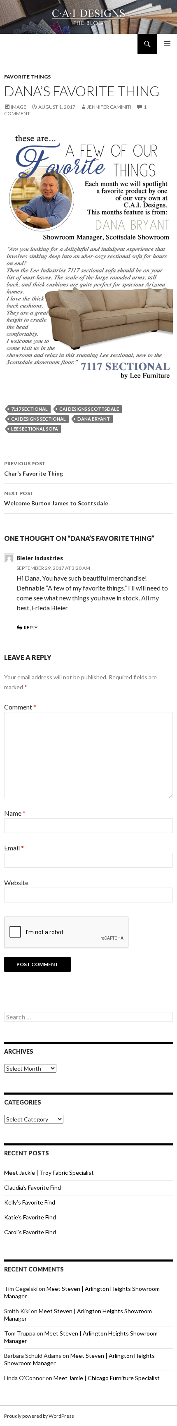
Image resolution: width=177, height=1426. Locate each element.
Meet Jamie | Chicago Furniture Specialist (107, 1377)
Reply (30, 627)
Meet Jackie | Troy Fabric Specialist (49, 1172)
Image (18, 107)
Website (16, 882)
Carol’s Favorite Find (30, 1232)
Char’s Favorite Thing (33, 468)
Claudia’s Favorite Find (32, 1187)
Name (15, 813)
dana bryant (93, 418)
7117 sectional (29, 409)
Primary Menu (167, 44)
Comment (20, 707)
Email (14, 848)
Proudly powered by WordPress (39, 1416)
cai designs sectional (38, 418)
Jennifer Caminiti (109, 107)
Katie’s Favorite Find (30, 1217)
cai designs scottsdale (89, 409)
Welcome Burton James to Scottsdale (56, 498)
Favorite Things (27, 77)
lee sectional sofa (34, 428)
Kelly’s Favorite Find (29, 1202)
